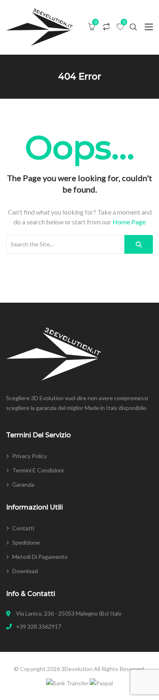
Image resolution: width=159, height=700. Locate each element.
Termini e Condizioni (38, 470)
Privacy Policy (29, 455)
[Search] (138, 244)
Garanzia (23, 484)
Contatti (23, 528)
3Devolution (77, 668)
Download (25, 570)
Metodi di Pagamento (40, 556)
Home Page (129, 222)
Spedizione (26, 542)
